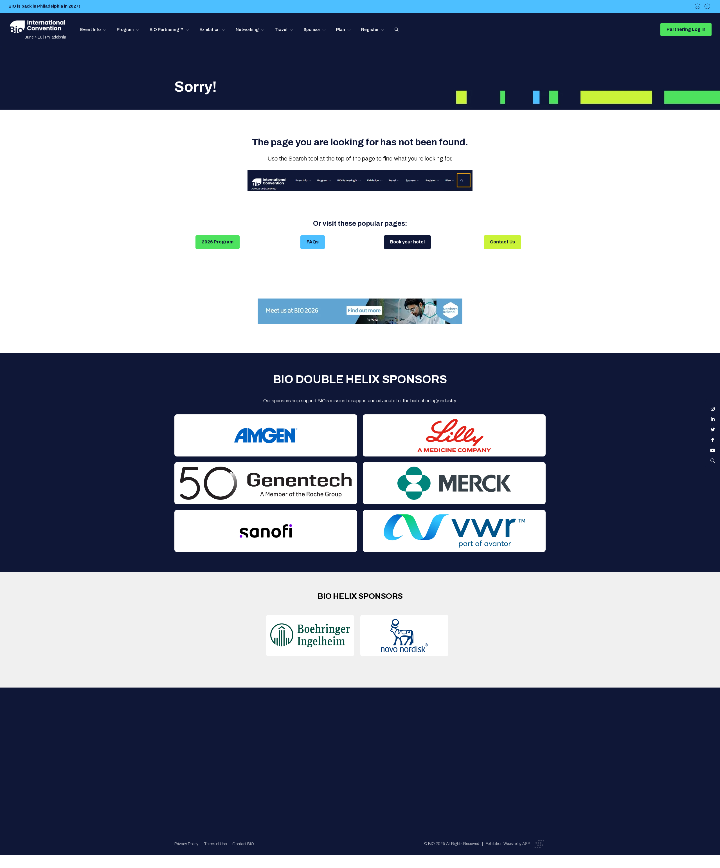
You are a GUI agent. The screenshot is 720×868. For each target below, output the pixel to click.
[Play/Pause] (707, 6)
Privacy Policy (186, 844)
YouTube (712, 450)
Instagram (712, 408)
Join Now (271, 752)
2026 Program (217, 241)
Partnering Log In (686, 29)
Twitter (712, 429)
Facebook (712, 439)
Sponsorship (363, 763)
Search (397, 29)
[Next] (697, 6)
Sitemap (358, 775)
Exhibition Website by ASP (508, 844)
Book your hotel (407, 241)
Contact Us (502, 241)
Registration (363, 752)
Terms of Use (215, 844)
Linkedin (712, 419)
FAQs (313, 241)
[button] (93, 29)
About (268, 730)
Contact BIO (243, 844)
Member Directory (280, 741)
